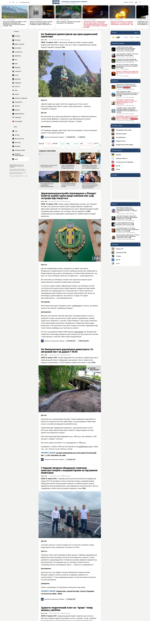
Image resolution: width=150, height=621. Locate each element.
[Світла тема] (10, 2)
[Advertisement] (125, 189)
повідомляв (78, 332)
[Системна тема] (13, 2)
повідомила (76, 306)
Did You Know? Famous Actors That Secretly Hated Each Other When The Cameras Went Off (90, 186)
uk (136, 2)
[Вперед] (147, 17)
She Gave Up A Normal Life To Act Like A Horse (49, 166)
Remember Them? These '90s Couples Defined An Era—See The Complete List (90, 166)
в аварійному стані (84, 446)
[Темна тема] (16, 2)
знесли (54, 130)
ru (140, 2)
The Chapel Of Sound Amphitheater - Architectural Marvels (47, 185)
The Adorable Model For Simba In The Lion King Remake (68, 185)
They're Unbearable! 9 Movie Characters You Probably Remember (68, 166)
